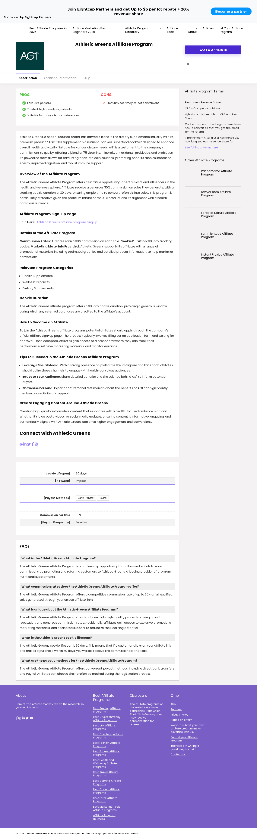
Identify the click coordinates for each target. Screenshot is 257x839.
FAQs (86, 78)
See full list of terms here (201, 147)
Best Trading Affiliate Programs (106, 709)
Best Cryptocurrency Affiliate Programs (106, 718)
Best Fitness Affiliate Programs (106, 753)
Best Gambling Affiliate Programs (108, 735)
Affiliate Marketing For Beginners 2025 (88, 30)
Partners (176, 709)
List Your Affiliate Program (231, 30)
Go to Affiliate (213, 50)
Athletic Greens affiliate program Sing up (67, 222)
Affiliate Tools (172, 30)
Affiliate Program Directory (137, 30)
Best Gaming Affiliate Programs (107, 782)
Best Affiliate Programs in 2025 (48, 30)
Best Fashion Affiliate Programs (106, 744)
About (192, 32)
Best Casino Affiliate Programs (106, 791)
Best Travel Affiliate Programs (106, 773)
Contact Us (178, 754)
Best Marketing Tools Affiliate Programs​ (106, 808)
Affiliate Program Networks (104, 817)
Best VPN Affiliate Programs (104, 727)
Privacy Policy (179, 714)
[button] (17, 718)
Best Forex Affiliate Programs (105, 799)
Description (27, 78)
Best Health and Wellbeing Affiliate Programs (105, 763)
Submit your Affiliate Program (184, 738)
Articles (208, 28)
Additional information (59, 78)
